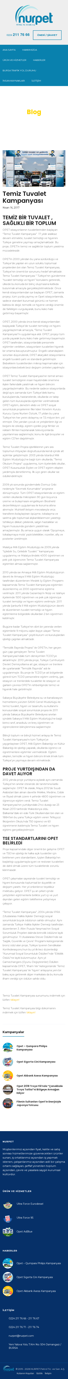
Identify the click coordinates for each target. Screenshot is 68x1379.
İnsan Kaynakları (14, 80)
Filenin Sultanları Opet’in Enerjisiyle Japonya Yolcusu (39, 1103)
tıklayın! (15, 999)
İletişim (36, 80)
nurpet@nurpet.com (21, 1335)
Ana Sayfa (9, 49)
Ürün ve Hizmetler (14, 60)
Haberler (39, 60)
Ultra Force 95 (25, 1217)
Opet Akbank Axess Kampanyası (37, 1075)
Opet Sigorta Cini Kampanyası (36, 1061)
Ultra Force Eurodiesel (30, 1203)
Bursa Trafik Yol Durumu (19, 70)
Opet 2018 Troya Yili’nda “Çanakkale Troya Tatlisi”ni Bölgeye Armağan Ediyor (40, 1089)
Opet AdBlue (24, 1231)
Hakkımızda (29, 49)
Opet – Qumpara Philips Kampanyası (32, 1047)
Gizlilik (39, 1373)
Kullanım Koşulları (25, 1373)
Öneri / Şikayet (47, 35)
